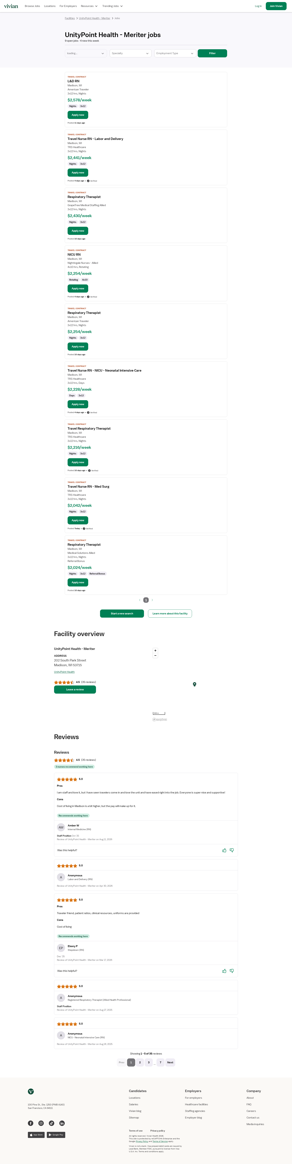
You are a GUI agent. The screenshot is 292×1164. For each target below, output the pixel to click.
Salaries (133, 1104)
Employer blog (193, 1117)
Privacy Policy (142, 1141)
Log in (258, 6)
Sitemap (134, 1117)
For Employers (68, 6)
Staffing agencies (195, 1111)
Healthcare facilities (196, 1104)
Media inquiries (255, 1124)
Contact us (253, 1117)
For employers (193, 1098)
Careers (251, 1111)
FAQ (249, 1104)
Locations (50, 6)
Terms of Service (160, 1141)
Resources (87, 6)
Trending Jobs (110, 6)
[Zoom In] (155, 650)
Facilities (70, 18)
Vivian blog (135, 1111)
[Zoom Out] (155, 655)
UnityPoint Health (64, 672)
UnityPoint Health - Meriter (94, 18)
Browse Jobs (32, 6)
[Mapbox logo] (159, 720)
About (250, 1098)
